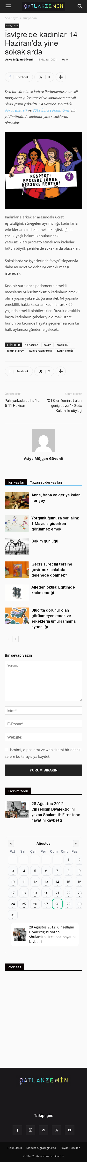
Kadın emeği (65, 350)
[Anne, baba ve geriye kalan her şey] (17, 500)
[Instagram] (30, 1130)
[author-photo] (43, 451)
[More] (61, 77)
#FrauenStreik (16, 110)
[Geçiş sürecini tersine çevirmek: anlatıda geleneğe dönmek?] (17, 569)
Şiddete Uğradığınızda (41, 1148)
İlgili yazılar (16, 482)
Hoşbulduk (14, 1148)
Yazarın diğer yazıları (46, 482)
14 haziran (31, 345)
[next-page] (16, 639)
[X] (56, 1130)
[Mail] (43, 1130)
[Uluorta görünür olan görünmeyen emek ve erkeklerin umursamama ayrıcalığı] (17, 616)
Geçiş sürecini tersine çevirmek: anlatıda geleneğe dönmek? (51, 570)
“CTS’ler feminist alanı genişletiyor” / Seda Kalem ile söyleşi (64, 405)
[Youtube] (69, 1130)
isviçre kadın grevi (40, 350)
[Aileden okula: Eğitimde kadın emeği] (17, 592)
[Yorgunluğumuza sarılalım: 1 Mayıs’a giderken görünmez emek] (17, 523)
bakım (47, 345)
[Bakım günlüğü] (17, 546)
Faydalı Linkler (70, 1148)
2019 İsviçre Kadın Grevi (52, 110)
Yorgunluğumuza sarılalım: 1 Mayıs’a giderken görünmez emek (55, 523)
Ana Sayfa (11, 18)
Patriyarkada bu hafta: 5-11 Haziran (22, 403)
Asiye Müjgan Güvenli (19, 59)
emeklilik (62, 345)
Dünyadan (30, 18)
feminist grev (15, 350)
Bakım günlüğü (44, 541)
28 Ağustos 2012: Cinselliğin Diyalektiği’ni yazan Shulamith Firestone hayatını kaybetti (52, 934)
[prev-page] (8, 639)
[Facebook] (17, 1130)
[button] (8, 6)
